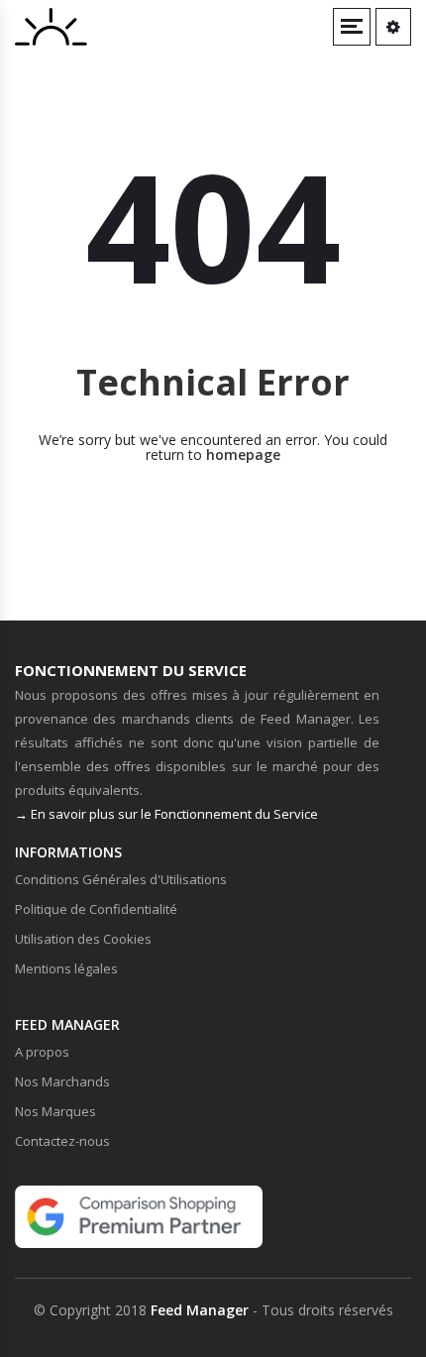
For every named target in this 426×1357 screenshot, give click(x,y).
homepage (243, 454)
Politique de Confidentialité (96, 909)
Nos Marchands (62, 1081)
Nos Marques (55, 1111)
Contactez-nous (62, 1141)
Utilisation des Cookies (83, 939)
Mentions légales (66, 968)
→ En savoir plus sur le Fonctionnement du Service (166, 814)
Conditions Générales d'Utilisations (121, 879)
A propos (42, 1052)
